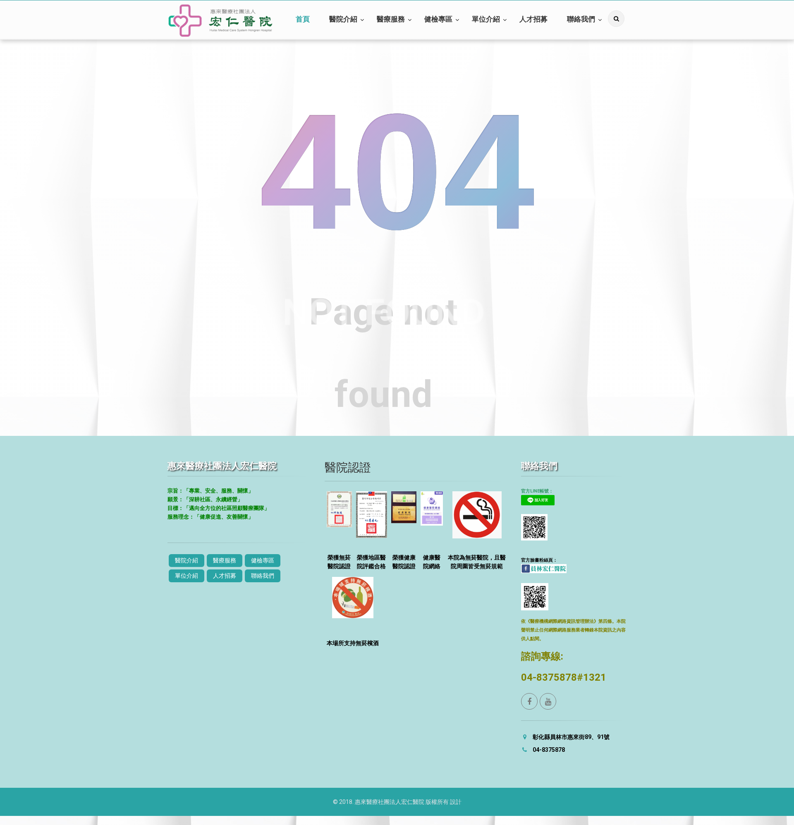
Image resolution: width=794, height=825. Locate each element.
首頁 (303, 19)
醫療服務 (391, 19)
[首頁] (220, 20)
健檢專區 (438, 19)
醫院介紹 (343, 19)
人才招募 (533, 19)
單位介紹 (486, 19)
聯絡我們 (581, 19)
